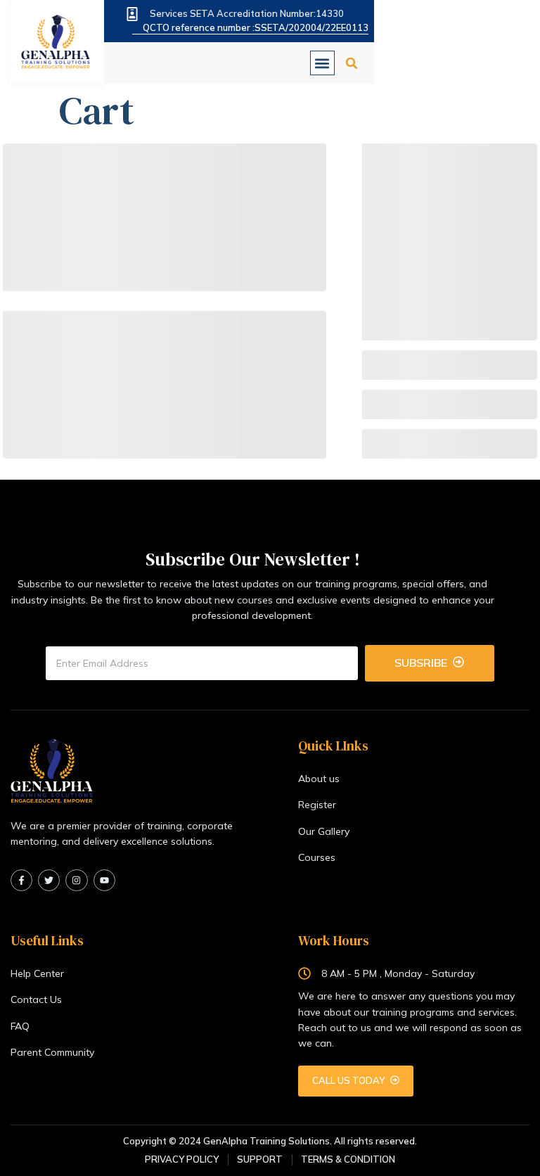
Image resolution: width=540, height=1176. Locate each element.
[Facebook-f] (21, 880)
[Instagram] (76, 880)
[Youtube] (104, 880)
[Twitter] (49, 880)
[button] (322, 63)
